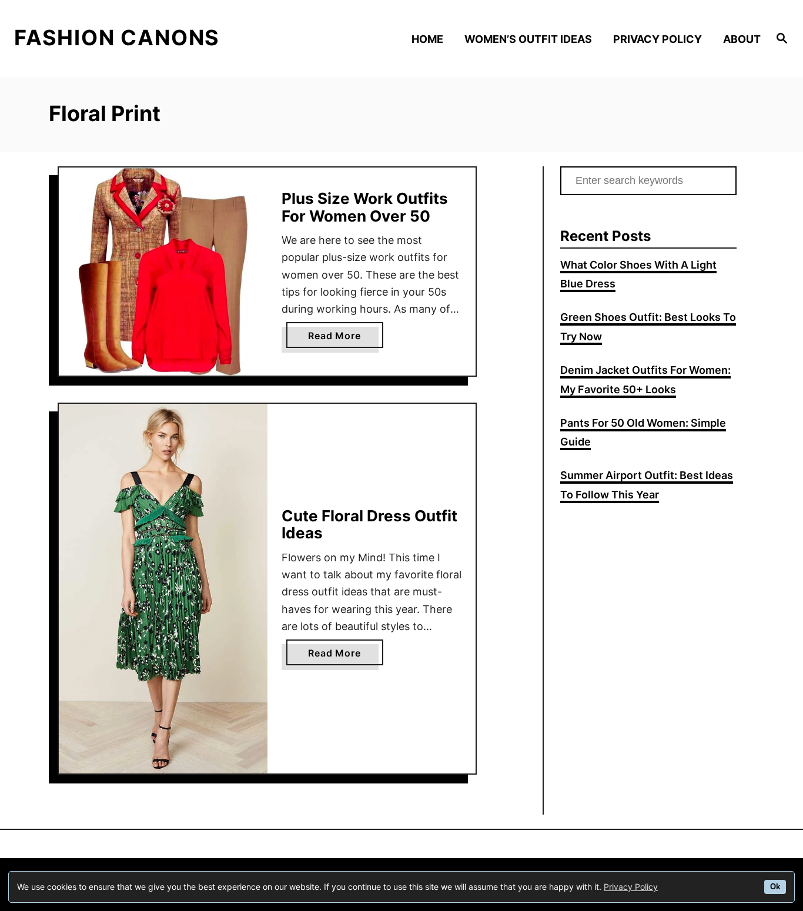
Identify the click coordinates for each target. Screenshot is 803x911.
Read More (339, 338)
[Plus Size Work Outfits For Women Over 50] (163, 272)
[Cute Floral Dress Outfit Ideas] (163, 588)
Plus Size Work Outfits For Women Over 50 (365, 207)
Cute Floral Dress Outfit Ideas (369, 524)
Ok (775, 887)
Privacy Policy (631, 887)
